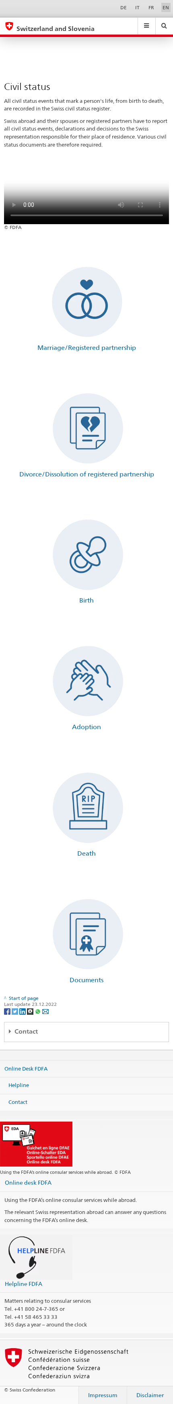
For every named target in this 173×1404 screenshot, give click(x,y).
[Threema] (31, 1011)
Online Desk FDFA (25, 1068)
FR (151, 7)
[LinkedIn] (23, 1011)
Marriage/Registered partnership (86, 348)
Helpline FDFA (23, 1283)
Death (86, 853)
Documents (86, 980)
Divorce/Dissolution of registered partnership (86, 474)
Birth (86, 600)
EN (166, 7)
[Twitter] (15, 1011)
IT (137, 7)
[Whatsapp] (38, 1011)
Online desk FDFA (28, 1182)
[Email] (45, 1011)
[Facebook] (8, 1011)
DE (123, 7)
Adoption (86, 727)
